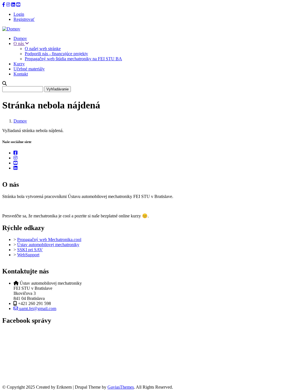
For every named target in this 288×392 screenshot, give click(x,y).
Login (19, 14)
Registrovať (24, 19)
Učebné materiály (29, 68)
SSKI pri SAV (30, 249)
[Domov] (11, 28)
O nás (19, 43)
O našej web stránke (43, 48)
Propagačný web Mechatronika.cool (49, 239)
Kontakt (21, 74)
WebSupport (28, 254)
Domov (20, 38)
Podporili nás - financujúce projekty (56, 53)
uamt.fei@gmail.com (37, 308)
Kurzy (19, 63)
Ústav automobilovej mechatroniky (48, 244)
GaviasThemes (120, 387)
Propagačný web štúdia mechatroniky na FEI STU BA (73, 58)
